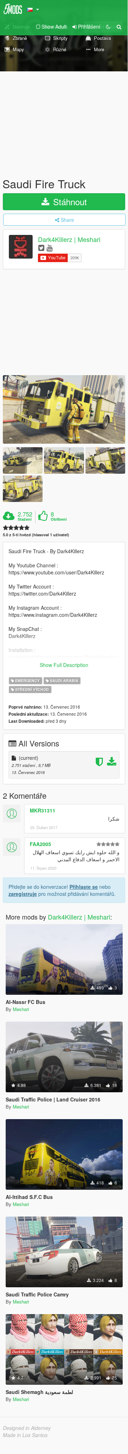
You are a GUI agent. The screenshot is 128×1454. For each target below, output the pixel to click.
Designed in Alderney (27, 1427)
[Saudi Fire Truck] (64, 409)
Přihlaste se (83, 886)
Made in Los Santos (25, 1434)
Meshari (21, 1009)
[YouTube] (49, 247)
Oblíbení (59, 519)
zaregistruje (23, 893)
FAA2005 (40, 843)
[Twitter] (41, 247)
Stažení (25, 519)
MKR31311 (42, 810)
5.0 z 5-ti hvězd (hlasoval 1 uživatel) (36, 535)
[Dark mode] (108, 26)
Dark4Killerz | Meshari (69, 239)
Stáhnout (69, 201)
